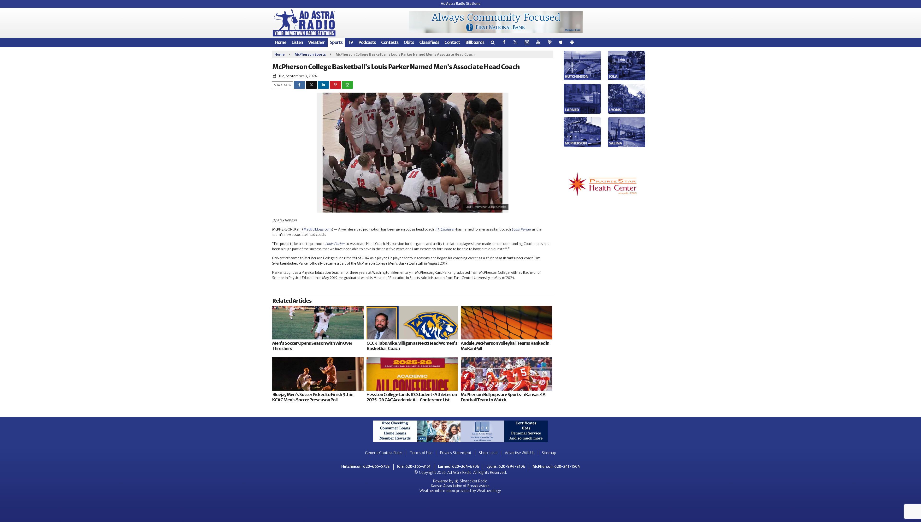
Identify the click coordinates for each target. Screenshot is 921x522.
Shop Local (488, 453)
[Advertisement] (496, 22)
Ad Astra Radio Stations (460, 3)
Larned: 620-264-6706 (458, 466)
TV (350, 42)
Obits (409, 42)
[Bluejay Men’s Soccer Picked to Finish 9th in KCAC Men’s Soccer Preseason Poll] (318, 374)
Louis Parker (521, 229)
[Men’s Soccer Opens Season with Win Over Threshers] (318, 322)
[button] (493, 42)
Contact (452, 42)
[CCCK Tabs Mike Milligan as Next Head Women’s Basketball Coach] (412, 322)
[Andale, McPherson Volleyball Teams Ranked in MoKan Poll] (506, 322)
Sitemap (549, 453)
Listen (297, 42)
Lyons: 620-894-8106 (506, 466)
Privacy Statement (455, 453)
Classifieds (429, 42)
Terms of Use (421, 453)
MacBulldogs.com (317, 229)
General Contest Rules (383, 453)
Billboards (474, 42)
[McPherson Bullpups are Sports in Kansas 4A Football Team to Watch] (506, 374)
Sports (336, 42)
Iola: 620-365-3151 (414, 466)
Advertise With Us (519, 453)
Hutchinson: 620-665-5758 (365, 466)
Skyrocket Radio (473, 481)
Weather (316, 42)
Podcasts (367, 42)
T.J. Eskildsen (445, 229)
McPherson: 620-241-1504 (556, 466)
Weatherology (489, 490)
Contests (389, 42)
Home (280, 42)
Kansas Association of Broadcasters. (460, 486)
